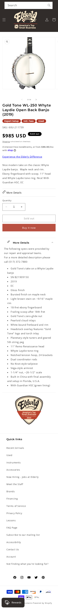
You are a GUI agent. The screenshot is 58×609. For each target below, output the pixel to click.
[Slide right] (36, 99)
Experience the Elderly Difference (22, 156)
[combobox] (29, 5)
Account (11, 556)
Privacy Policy (14, 513)
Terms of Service (16, 506)
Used (9, 455)
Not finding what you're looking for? (27, 563)
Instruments (13, 462)
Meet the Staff (14, 484)
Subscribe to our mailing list (23, 534)
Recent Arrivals (15, 447)
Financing (12, 498)
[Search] (49, 5)
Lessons (11, 520)
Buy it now (29, 227)
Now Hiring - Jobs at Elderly (22, 476)
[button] (4, 19)
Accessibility (13, 542)
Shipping (6, 141)
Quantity (6, 200)
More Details (14, 192)
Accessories (13, 469)
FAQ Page (11, 527)
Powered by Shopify (42, 603)
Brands (10, 491)
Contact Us (12, 549)
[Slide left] (21, 99)
